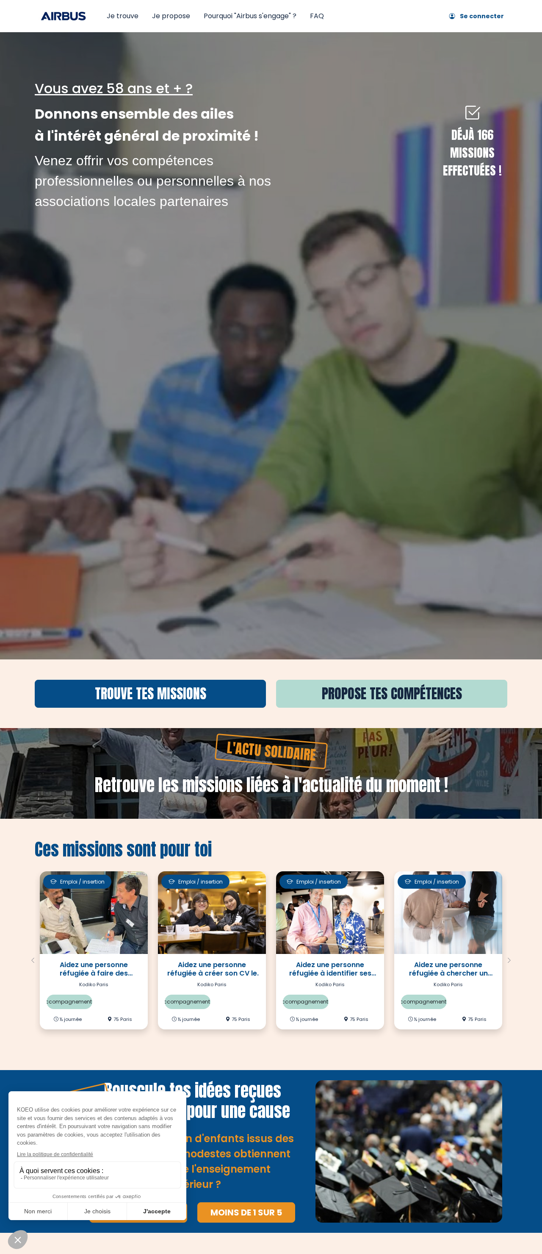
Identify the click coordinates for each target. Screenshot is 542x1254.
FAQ (317, 16)
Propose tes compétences (392, 693)
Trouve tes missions (150, 693)
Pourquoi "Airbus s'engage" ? (250, 16)
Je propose (171, 16)
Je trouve (122, 16)
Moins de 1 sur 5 (246, 1212)
